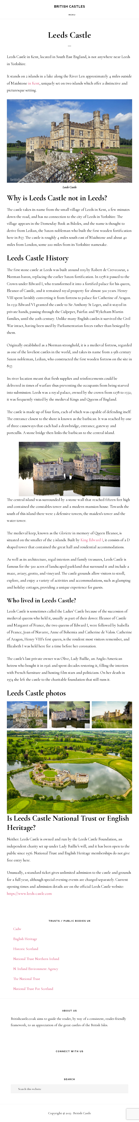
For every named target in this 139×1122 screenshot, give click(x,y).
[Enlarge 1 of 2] (42, 706)
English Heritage (25, 939)
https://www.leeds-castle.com (29, 893)
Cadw (17, 929)
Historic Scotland (25, 949)
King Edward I (92, 540)
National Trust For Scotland (33, 989)
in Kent (33, 83)
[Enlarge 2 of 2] (85, 706)
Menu (72, 15)
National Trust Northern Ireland (36, 959)
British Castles (69, 6)
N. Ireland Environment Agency (35, 969)
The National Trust (26, 979)
